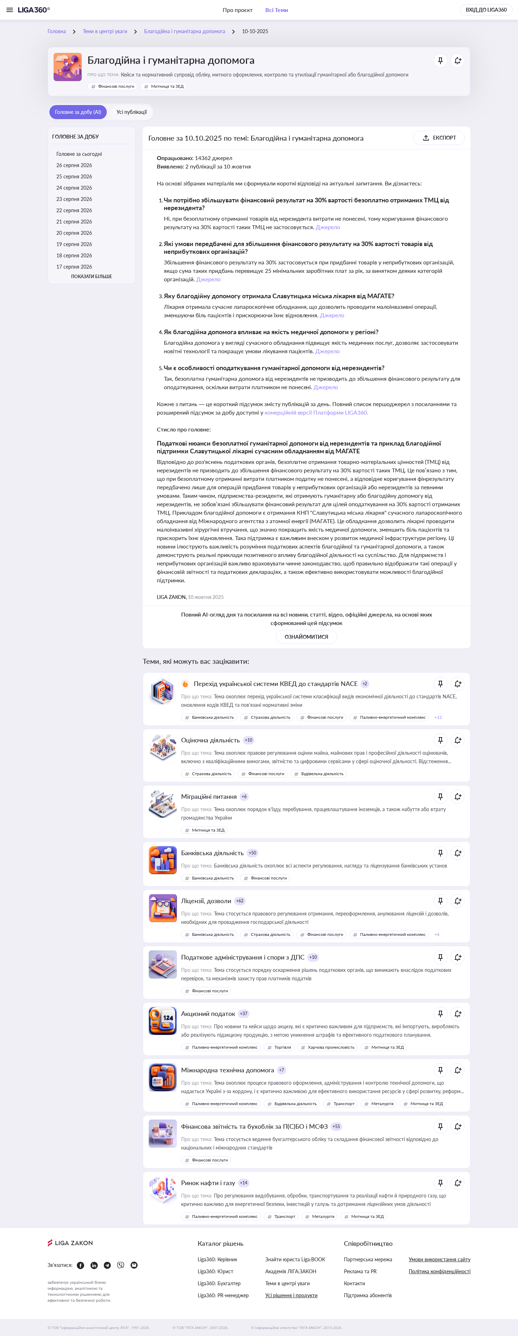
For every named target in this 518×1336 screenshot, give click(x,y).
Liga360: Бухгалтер (219, 1283)
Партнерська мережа (368, 1259)
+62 (239, 900)
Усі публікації (132, 112)
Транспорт (344, 1103)
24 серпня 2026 (74, 188)
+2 (365, 683)
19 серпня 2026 (74, 244)
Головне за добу (75, 137)
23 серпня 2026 (74, 199)
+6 (244, 796)
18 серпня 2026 (74, 255)
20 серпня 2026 (74, 233)
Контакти (354, 1283)
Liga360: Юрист (215, 1271)
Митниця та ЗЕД (167, 86)
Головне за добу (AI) (78, 112)
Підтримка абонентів (368, 1295)
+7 (281, 1070)
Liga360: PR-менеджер (223, 1295)
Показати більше (91, 276)
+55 (336, 1126)
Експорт (444, 138)
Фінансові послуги (116, 86)
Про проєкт (238, 9)
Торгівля (283, 1047)
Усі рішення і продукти (291, 1295)
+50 (252, 853)
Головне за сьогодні (79, 154)
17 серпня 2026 (74, 267)
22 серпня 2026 (74, 210)
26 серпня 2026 (74, 165)
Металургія (382, 1103)
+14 (243, 1182)
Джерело (328, 226)
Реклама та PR (360, 1271)
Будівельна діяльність (322, 773)
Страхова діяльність (270, 717)
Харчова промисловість (331, 1047)
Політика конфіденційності (439, 1271)
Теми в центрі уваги (287, 1283)
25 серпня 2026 (74, 176)
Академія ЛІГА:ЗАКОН (290, 1271)
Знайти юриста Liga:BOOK (295, 1259)
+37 (243, 1013)
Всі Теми (276, 9)
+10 (248, 740)
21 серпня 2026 (74, 222)
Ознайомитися (306, 637)
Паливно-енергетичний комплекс (393, 717)
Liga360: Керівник (217, 1259)
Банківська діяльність (213, 717)
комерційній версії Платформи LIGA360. (317, 412)
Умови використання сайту (439, 1259)
